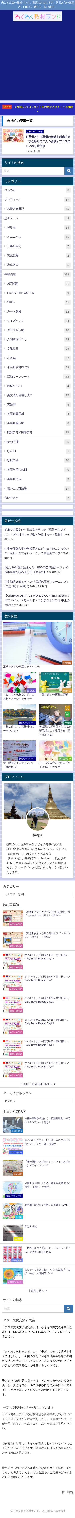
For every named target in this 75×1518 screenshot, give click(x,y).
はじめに (36, 189)
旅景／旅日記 (38, 208)
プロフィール (36, 199)
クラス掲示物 (38, 330)
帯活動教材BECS (38, 367)
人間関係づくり (38, 339)
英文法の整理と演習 (38, 395)
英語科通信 (38, 479)
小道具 (38, 358)
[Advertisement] (37, 62)
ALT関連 (38, 283)
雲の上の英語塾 (38, 488)
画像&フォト (38, 385)
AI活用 (38, 227)
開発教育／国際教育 (38, 432)
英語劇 (38, 404)
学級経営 (38, 348)
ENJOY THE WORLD (38, 292)
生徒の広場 (36, 441)
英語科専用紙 (38, 413)
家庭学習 (38, 460)
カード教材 (38, 311)
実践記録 (38, 255)
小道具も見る (36, 1290)
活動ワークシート (38, 376)
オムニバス (38, 236)
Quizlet (38, 451)
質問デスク (36, 497)
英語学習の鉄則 (38, 469)
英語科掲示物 (38, 423)
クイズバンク (38, 320)
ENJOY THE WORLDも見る (36, 1084)
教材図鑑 (36, 274)
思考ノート (36, 218)
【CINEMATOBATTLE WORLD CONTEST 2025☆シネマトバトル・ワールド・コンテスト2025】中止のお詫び (37, 600)
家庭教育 (38, 264)
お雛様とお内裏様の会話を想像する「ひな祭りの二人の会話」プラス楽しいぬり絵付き (48, 141)
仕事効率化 (38, 246)
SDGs (38, 302)
